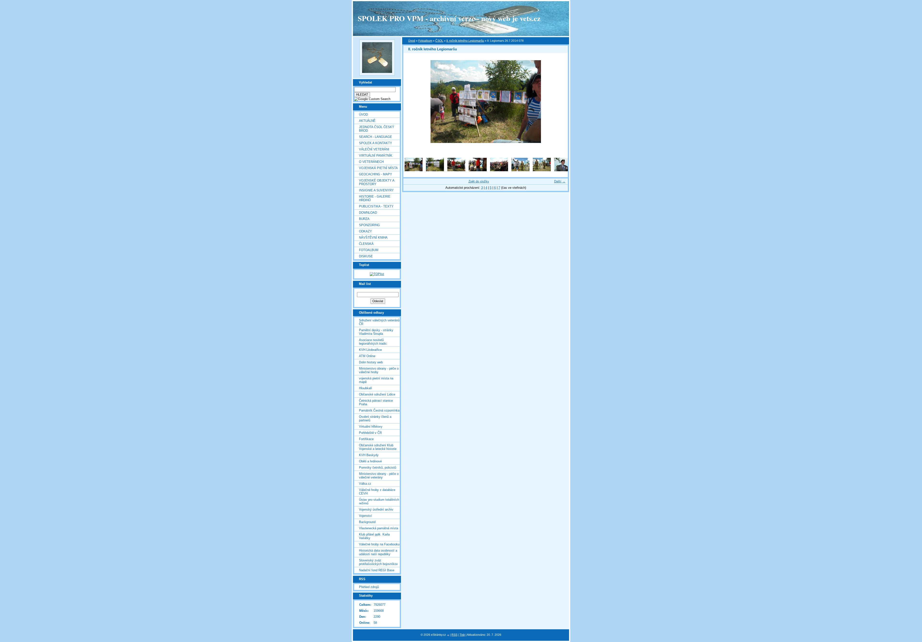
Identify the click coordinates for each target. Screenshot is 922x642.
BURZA (364, 219)
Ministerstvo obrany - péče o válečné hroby (379, 370)
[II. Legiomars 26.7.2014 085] (456, 170)
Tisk (462, 634)
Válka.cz (365, 483)
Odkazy (365, 231)
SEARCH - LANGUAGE (375, 137)
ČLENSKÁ (366, 244)
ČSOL (439, 40)
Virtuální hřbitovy (370, 426)
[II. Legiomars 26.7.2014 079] (435, 170)
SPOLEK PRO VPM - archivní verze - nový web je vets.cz (449, 18)
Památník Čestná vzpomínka (379, 410)
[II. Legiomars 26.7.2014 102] (542, 170)
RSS (454, 634)
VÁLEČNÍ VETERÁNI (374, 149)
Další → (559, 181)
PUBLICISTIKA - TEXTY (376, 206)
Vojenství (365, 516)
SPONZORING (369, 225)
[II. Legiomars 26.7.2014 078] (414, 170)
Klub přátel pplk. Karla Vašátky (374, 536)
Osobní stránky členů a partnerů (375, 418)
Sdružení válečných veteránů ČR (379, 322)
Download (368, 212)
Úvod (363, 114)
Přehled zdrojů (369, 587)
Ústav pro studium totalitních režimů (379, 501)
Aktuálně (367, 121)
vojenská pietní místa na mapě (376, 380)
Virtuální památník (375, 155)
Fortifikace (366, 439)
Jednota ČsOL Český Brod (376, 128)
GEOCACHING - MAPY (375, 174)
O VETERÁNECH (371, 162)
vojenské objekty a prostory (376, 182)
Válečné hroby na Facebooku (379, 544)
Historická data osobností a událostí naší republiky (378, 552)
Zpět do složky (478, 181)
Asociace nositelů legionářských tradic (373, 341)
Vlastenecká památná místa (378, 528)
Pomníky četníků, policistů (377, 467)
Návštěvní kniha (373, 237)
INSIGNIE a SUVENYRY (376, 190)
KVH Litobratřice (370, 350)
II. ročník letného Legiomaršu (465, 40)
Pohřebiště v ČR (370, 433)
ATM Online (367, 356)
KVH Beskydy (369, 455)
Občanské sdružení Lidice (377, 394)
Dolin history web (371, 362)
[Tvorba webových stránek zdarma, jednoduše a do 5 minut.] (448, 635)
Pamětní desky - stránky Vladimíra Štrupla (376, 332)
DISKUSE (366, 256)
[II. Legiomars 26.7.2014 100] (499, 170)
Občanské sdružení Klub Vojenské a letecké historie (377, 447)
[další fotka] (560, 101)
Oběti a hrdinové (370, 461)
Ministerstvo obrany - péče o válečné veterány (379, 475)
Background (367, 522)
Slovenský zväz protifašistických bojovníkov (378, 562)
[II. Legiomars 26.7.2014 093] (478, 170)
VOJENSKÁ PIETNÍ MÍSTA (378, 168)
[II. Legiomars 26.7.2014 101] (520, 170)
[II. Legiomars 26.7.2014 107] (563, 170)
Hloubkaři (365, 388)
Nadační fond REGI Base (376, 570)
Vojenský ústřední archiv (376, 509)
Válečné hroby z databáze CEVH (377, 491)
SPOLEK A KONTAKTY (375, 143)
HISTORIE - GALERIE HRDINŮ (374, 198)
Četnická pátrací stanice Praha (376, 402)
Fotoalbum (368, 250)
